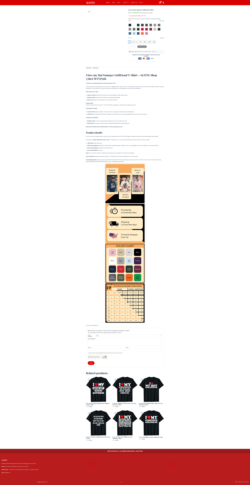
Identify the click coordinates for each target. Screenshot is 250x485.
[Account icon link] (163, 2)
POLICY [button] (141, 2)
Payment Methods (173, 463)
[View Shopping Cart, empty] (160, 2)
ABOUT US (126, 2)
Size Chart (171, 466)
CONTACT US (134, 2)
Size (130, 37)
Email (127, 347)
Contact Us (91, 468)
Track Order (171, 468)
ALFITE (90, 2)
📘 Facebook (124, 482)
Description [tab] (89, 68)
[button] (120, 2)
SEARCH (108, 2)
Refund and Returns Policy (94, 461)
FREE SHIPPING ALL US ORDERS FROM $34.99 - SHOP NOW (125, 451)
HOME (113, 2)
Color (129, 20)
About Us (91, 466)
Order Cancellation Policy (94, 464)
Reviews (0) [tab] (95, 68)
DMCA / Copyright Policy (174, 464)
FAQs (170, 460)
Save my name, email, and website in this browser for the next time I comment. (105, 353)
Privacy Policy (92, 463)
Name (89, 347)
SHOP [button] (118, 2)
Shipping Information (173, 461)
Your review (92, 339)
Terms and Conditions (93, 460)
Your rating (90, 335)
